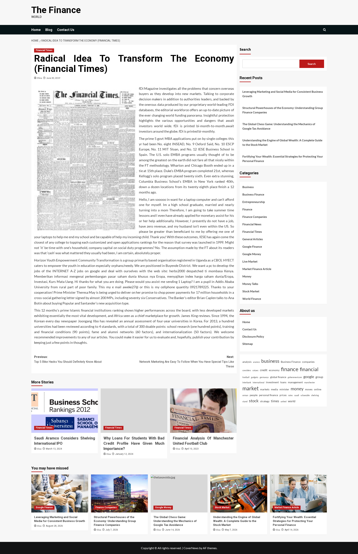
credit (263, 370)
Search (245, 49)
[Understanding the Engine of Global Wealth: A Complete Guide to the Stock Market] (238, 493)
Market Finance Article (256, 269)
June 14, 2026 (172, 529)
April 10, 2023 (192, 448)
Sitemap (247, 343)
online (317, 389)
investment (272, 382)
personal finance (268, 395)
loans (283, 382)
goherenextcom (295, 377)
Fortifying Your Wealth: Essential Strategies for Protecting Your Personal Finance (282, 159)
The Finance (56, 10)
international (258, 382)
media (274, 389)
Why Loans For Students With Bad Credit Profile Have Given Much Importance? (133, 443)
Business (248, 187)
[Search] (324, 29)
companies (308, 361)
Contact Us (65, 30)
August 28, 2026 (54, 526)
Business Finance (253, 194)
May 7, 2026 (231, 529)
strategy (264, 401)
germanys (264, 377)
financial (309, 369)
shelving (315, 395)
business (270, 361)
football (245, 377)
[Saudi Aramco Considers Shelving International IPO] (64, 410)
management (295, 382)
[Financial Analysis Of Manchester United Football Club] (203, 410)
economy (274, 370)
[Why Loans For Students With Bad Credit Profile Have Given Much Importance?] (134, 410)
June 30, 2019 (53, 78)
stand (244, 401)
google (308, 376)
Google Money (251, 254)
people (253, 395)
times (275, 401)
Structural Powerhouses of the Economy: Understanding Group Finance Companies (282, 110)
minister (284, 389)
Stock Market (250, 291)
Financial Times (44, 50)
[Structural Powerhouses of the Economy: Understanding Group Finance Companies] (119, 493)
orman (245, 395)
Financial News (251, 224)
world (291, 401)
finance (289, 369)
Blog (48, 30)
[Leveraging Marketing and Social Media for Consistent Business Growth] (59, 493)
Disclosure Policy (253, 336)
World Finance (251, 298)
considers (246, 370)
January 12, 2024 (124, 454)
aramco (256, 362)
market (250, 388)
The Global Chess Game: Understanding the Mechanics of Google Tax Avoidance (278, 126)
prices (283, 395)
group (319, 377)
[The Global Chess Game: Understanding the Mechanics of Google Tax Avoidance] (179, 493)
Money (246, 276)
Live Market (249, 261)
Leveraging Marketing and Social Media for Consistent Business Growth (282, 94)
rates (290, 395)
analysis (247, 361)
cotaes (255, 370)
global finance (278, 377)
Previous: (68, 359)
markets (264, 389)
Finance (247, 209)
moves (309, 389)
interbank (246, 382)
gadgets (254, 377)
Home (36, 30)
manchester (309, 382)
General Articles (252, 239)
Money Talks (250, 283)
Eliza (39, 78)
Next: (186, 361)
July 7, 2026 (112, 529)
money (297, 388)
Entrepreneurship (253, 202)
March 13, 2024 (54, 448)
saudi (296, 395)
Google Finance (252, 246)
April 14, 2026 (292, 529)
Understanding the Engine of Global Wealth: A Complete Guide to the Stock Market (282, 142)
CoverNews (191, 548)
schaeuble (305, 395)
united (283, 401)
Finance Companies (254, 216)
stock (254, 400)
